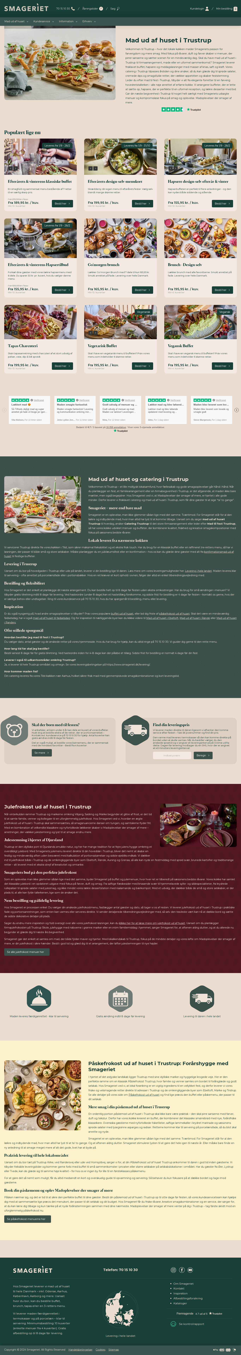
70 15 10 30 (63, 8)
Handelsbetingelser (80, 1349)
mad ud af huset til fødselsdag (51, 618)
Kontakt (178, 1288)
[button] (10, 168)
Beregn (201, 755)
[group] (40, 157)
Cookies (100, 1349)
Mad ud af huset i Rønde (195, 618)
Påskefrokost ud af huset (144, 1094)
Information (66, 21)
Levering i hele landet (198, 571)
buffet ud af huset (122, 613)
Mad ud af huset (14, 21)
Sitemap (114, 1349)
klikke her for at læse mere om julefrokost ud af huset (152, 923)
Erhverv (87, 21)
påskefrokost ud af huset (174, 613)
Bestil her (60, 203)
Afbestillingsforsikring (188, 1298)
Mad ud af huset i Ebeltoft (162, 618)
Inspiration (180, 1293)
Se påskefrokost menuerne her (26, 1219)
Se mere (40, 752)
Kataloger (180, 1303)
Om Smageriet (183, 1283)
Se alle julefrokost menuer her (25, 952)
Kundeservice (41, 21)
